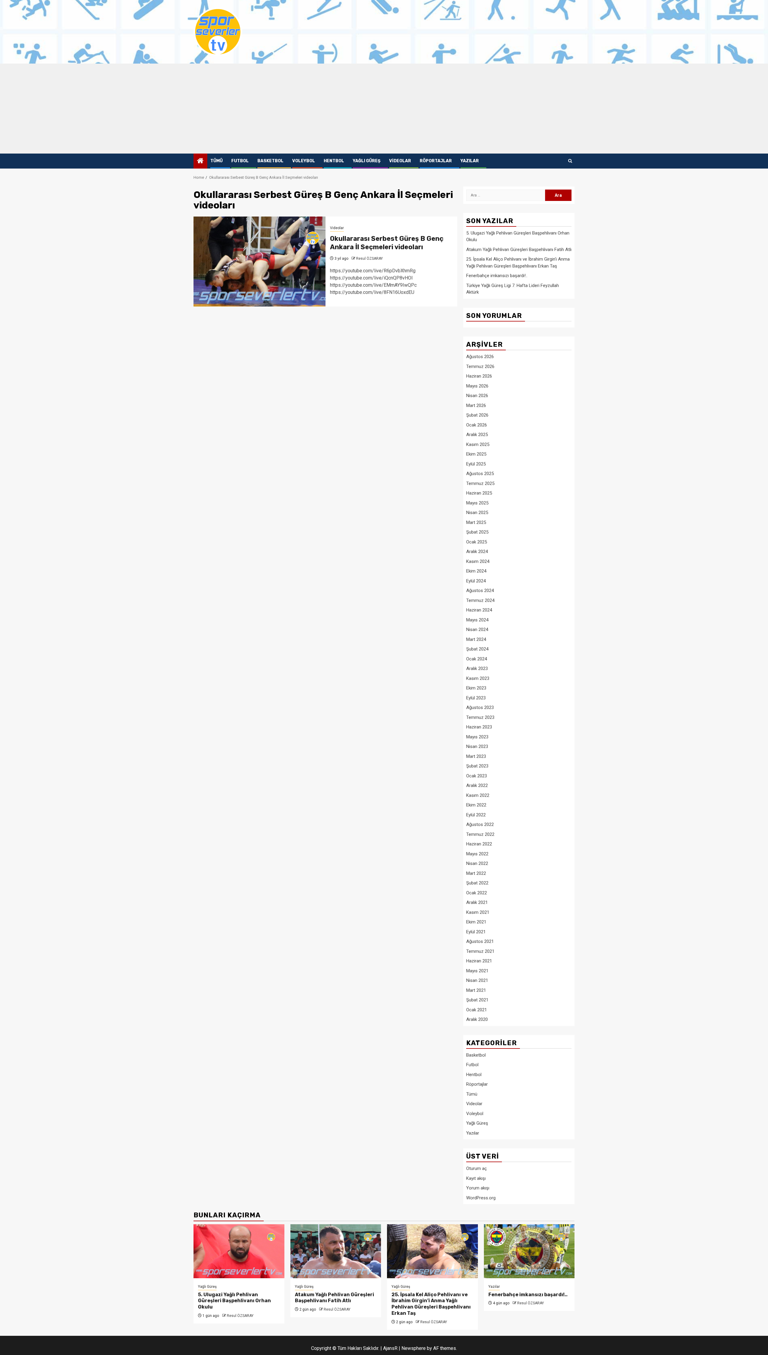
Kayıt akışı (476, 1178)
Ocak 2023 (476, 776)
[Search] (570, 161)
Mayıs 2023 (477, 737)
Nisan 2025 (477, 512)
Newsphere (413, 1348)
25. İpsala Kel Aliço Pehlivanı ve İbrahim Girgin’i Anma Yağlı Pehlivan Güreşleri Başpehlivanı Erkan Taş (431, 1304)
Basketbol (270, 160)
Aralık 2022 (477, 785)
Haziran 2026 (479, 376)
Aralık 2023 (477, 668)
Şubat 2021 (477, 1000)
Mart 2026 (476, 405)
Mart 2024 (476, 639)
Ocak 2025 (476, 542)
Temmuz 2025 (480, 483)
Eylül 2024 (476, 581)
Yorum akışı (477, 1188)
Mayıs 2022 (477, 854)
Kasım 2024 (477, 561)
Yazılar (469, 160)
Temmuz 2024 (480, 600)
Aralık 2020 (477, 1019)
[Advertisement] (384, 109)
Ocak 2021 (476, 1010)
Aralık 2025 (477, 434)
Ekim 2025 (476, 454)
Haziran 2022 (479, 844)
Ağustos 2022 (480, 824)
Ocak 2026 (476, 425)
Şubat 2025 (477, 532)
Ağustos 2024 (480, 590)
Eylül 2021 (476, 932)
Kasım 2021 (477, 912)
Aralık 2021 (477, 902)
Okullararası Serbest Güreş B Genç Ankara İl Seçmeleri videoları (386, 243)
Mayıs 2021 (477, 971)
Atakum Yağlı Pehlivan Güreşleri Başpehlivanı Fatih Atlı (519, 249)
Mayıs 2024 (477, 620)
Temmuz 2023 (480, 717)
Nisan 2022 (477, 863)
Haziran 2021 (479, 961)
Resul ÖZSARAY (369, 258)
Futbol (240, 160)
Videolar (400, 160)
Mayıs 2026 (477, 386)
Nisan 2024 (477, 629)
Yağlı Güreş (366, 160)
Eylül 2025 (476, 464)
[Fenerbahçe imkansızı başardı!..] (529, 1251)
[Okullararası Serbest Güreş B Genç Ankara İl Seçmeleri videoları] (260, 262)
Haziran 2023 (479, 727)
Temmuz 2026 (480, 366)
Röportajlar (436, 160)
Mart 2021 (476, 990)
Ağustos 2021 (480, 941)
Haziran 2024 (479, 610)
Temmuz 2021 (480, 951)
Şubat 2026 (477, 415)
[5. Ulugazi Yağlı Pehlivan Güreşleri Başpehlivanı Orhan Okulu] (239, 1251)
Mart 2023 (476, 756)
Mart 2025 (476, 522)
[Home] (200, 161)
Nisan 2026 (477, 395)
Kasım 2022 (477, 795)
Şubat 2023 (477, 766)
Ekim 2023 (476, 688)
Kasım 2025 (477, 444)
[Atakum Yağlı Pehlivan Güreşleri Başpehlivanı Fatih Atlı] (335, 1251)
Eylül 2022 (476, 815)
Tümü (216, 160)
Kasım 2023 (477, 678)
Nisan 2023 (477, 746)
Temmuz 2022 (480, 834)
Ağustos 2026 (480, 356)
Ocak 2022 (476, 893)
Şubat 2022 (477, 883)
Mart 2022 (476, 873)
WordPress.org (481, 1198)
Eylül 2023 (476, 698)
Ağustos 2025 (480, 473)
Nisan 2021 (477, 980)
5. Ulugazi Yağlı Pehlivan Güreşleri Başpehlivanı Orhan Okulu (234, 1301)
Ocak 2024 (476, 659)
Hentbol (334, 160)
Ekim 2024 (476, 571)
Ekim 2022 (476, 805)
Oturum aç (476, 1168)
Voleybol (303, 160)
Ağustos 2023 (480, 707)
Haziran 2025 (479, 493)
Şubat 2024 (477, 649)
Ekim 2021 (476, 922)
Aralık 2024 (477, 551)
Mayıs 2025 (477, 503)
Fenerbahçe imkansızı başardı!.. (496, 275)
